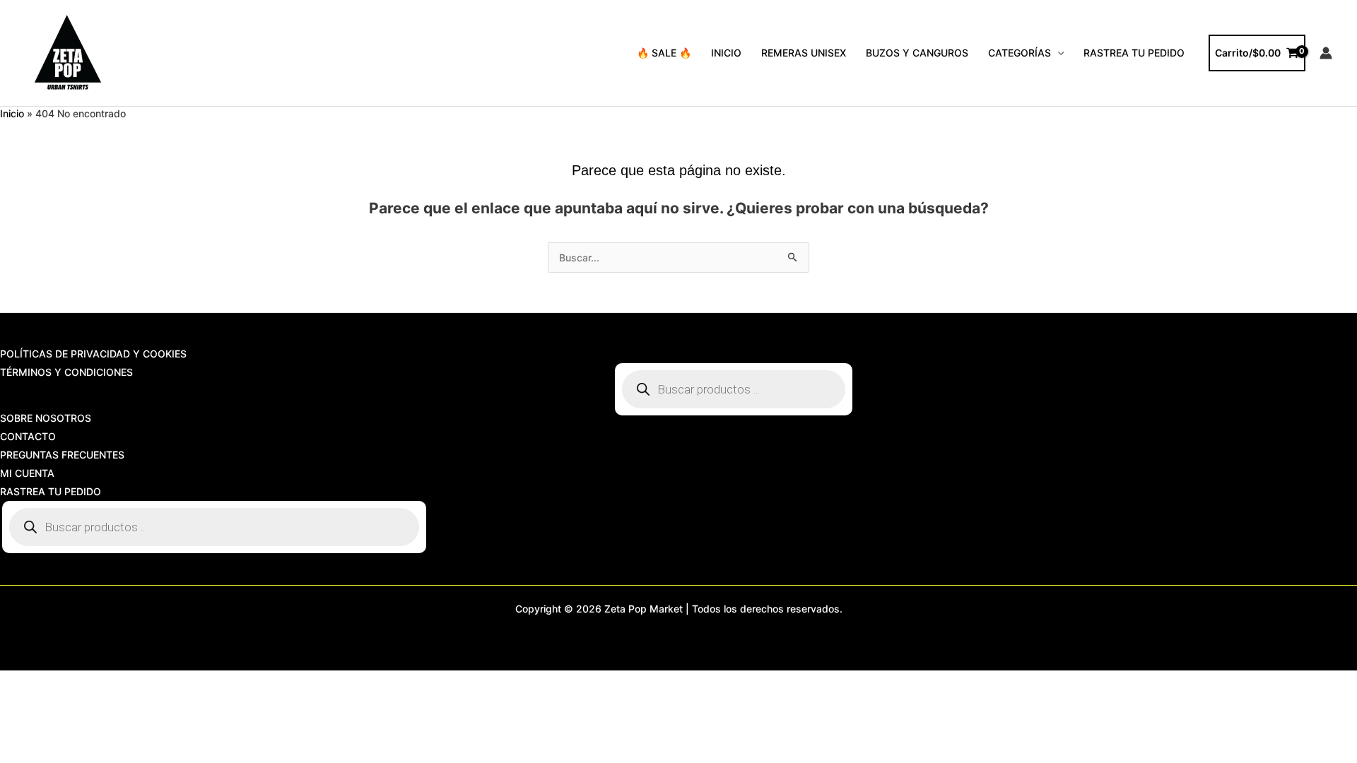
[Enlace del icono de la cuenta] (1326, 53)
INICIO (726, 53)
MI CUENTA (27, 473)
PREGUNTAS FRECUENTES (62, 455)
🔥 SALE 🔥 (664, 53)
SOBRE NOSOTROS (45, 418)
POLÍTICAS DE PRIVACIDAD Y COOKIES (93, 354)
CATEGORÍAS (1019, 53)
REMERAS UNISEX (803, 53)
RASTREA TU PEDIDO (1134, 53)
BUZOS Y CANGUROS (917, 53)
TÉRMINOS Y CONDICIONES (66, 372)
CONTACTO (28, 436)
